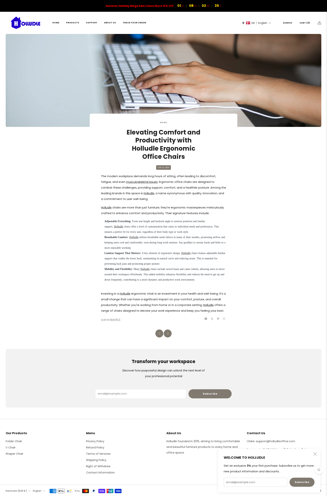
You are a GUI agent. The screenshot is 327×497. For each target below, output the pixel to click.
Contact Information (100, 472)
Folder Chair (14, 441)
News (163, 122)
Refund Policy (95, 447)
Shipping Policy (96, 460)
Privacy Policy (95, 441)
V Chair (11, 447)
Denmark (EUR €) (16, 491)
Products (72, 22)
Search (287, 22)
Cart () (305, 22)
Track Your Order (134, 22)
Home (55, 22)
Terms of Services (98, 454)
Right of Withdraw (98, 466)
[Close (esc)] (315, 454)
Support (91, 22)
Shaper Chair (14, 454)
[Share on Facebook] (206, 318)
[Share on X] (212, 318)
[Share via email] (224, 318)
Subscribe (302, 482)
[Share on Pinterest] (218, 318)
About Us (110, 22)
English (37, 491)
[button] (256, 23)
